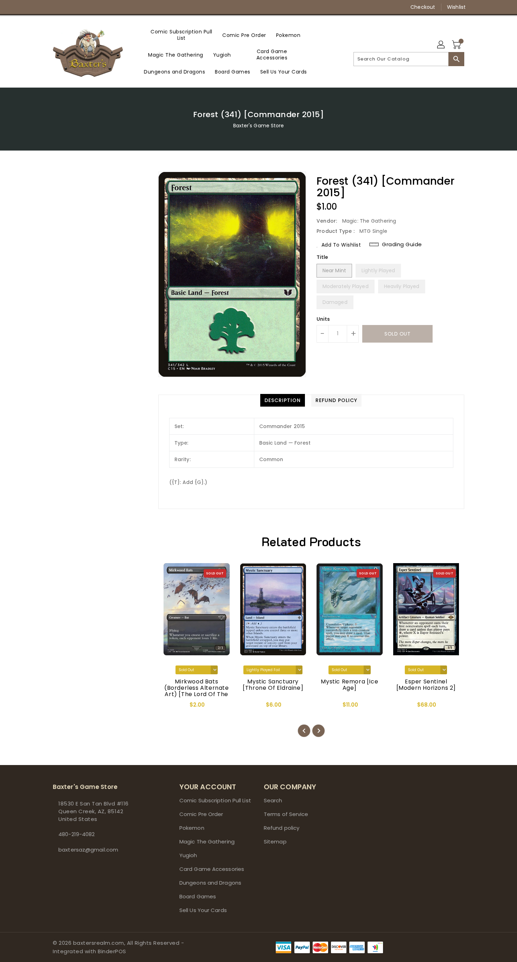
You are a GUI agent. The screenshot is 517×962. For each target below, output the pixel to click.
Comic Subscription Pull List (215, 800)
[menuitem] (181, 35)
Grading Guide (402, 244)
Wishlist (456, 7)
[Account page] (441, 45)
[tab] (282, 400)
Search (273, 800)
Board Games (197, 896)
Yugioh (188, 855)
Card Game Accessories (211, 869)
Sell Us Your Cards (203, 910)
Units (323, 319)
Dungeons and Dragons (210, 882)
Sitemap (275, 841)
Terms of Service (286, 814)
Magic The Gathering (207, 841)
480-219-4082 (76, 834)
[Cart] (457, 45)
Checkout (422, 7)
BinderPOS (112, 951)
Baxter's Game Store (258, 125)
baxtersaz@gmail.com (88, 849)
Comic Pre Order (201, 814)
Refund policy (281, 828)
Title (322, 257)
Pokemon (191, 828)
